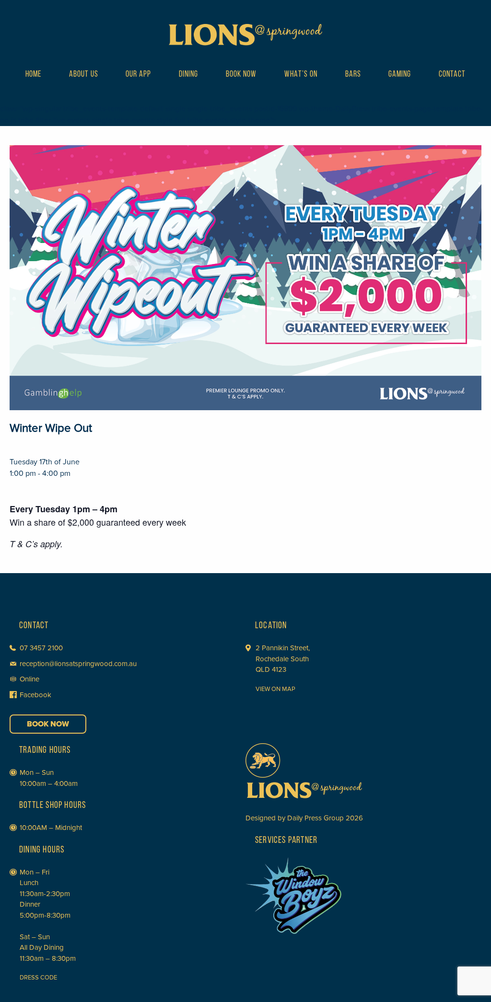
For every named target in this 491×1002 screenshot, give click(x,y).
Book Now (241, 74)
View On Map (275, 689)
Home (33, 74)
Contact (452, 74)
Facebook (35, 695)
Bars (353, 74)
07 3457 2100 (41, 648)
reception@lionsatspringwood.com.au (78, 663)
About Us (83, 74)
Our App (138, 74)
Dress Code (38, 977)
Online (29, 679)
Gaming (399, 74)
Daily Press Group (315, 818)
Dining (188, 74)
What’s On (300, 74)
